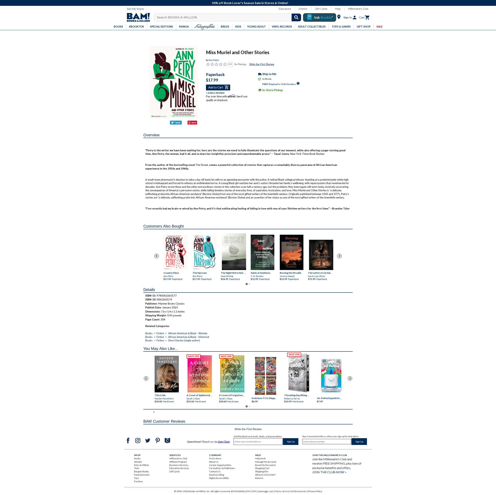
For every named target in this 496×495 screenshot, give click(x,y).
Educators (285, 8)
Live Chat (224, 441)
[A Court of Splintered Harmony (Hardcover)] (200, 373)
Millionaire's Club (358, 8)
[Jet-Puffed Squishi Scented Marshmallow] (331, 376)
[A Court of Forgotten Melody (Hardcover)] (232, 373)
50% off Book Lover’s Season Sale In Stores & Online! (250, 3)
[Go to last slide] (156, 256)
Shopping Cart (262, 468)
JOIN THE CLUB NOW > (329, 472)
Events (303, 8)
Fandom (138, 481)
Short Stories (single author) (184, 340)
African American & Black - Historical (188, 336)
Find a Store (215, 458)
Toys (136, 478)
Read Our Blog (216, 474)
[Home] (137, 17)
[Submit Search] (296, 17)
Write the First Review (261, 64)
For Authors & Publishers (222, 468)
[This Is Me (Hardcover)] (166, 374)
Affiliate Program (178, 461)
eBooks (138, 461)
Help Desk (260, 458)
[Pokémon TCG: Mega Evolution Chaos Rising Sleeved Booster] (265, 376)
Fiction (160, 333)
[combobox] (230, 17)
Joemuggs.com (266, 491)
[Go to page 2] (249, 284)
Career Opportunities (220, 465)
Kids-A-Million (141, 465)
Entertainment (141, 474)
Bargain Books (141, 471)
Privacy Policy (315, 491)
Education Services (179, 468)
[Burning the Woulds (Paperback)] (291, 252)
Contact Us (214, 471)
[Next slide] (339, 256)
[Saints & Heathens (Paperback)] (262, 252)
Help (338, 8)
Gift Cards (321, 8)
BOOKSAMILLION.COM (243, 491)
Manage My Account (265, 461)
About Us (214, 461)
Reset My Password (265, 465)
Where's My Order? (265, 474)
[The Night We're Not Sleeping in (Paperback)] (234, 251)
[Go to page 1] (246, 284)
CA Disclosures (299, 491)
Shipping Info (261, 471)
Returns (259, 478)
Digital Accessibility (219, 478)
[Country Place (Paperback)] (175, 252)
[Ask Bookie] (319, 17)
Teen (136, 468)
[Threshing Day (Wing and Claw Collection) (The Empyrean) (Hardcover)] (298, 373)
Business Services (178, 465)
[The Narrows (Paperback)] (204, 252)
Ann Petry (214, 60)
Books (148, 333)
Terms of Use (282, 491)
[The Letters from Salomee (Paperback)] (321, 255)
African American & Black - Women (187, 333)
